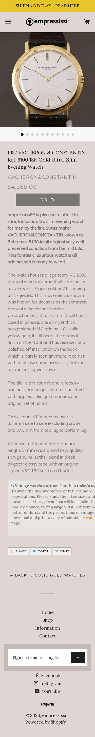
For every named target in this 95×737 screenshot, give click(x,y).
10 (67, 134)
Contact (47, 636)
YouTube (50, 691)
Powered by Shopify (45, 722)
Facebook (50, 675)
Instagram (50, 683)
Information (47, 628)
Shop (48, 620)
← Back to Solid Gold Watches (47, 575)
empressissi (54, 715)
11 (72, 134)
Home (48, 612)
